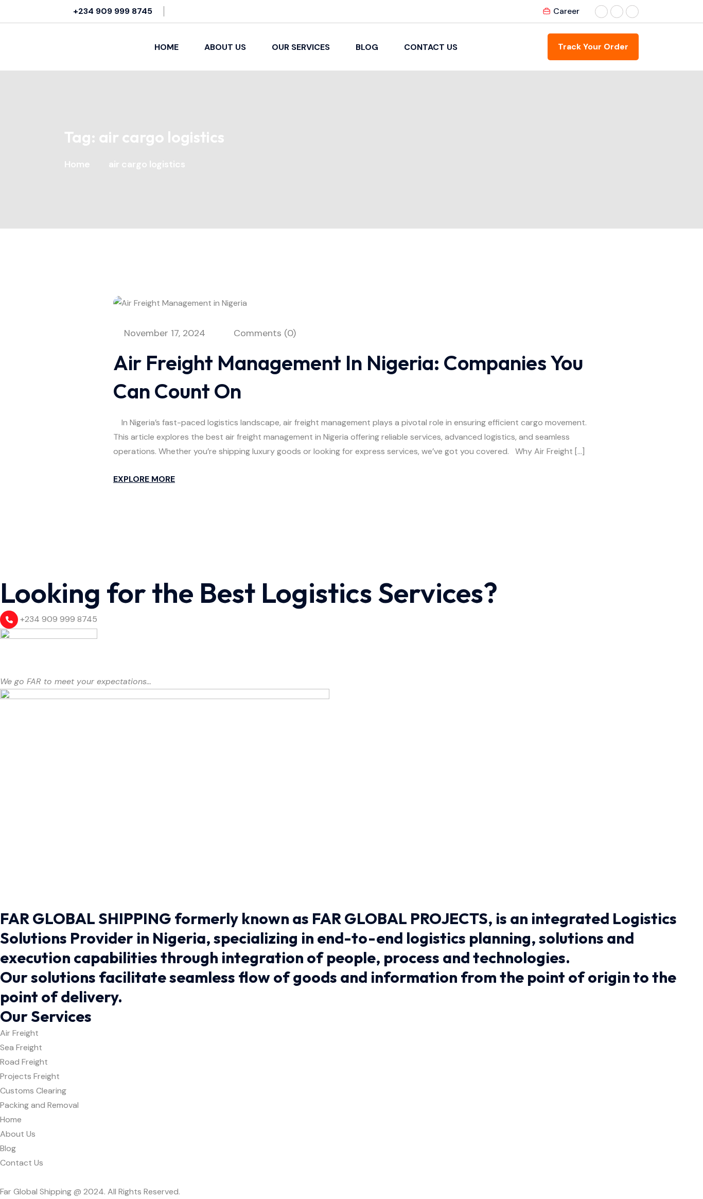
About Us (225, 47)
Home (166, 47)
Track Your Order (593, 46)
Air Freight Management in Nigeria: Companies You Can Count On (348, 377)
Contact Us (431, 47)
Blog (367, 47)
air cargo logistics (147, 164)
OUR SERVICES (301, 47)
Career (566, 11)
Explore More (144, 479)
